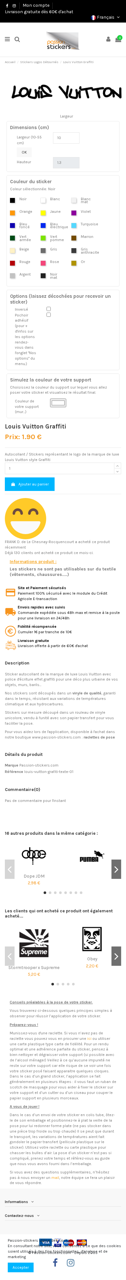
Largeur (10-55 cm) (29, 140)
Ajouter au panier (33, 484)
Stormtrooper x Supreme (33, 967)
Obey (92, 958)
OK (24, 152)
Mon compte (36, 5)
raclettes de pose (99, 737)
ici (89, 1038)
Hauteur (24, 162)
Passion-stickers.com (38, 765)
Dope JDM (34, 876)
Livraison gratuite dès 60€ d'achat (39, 11)
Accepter (21, 1267)
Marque (11, 765)
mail (55, 1177)
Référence (14, 771)
